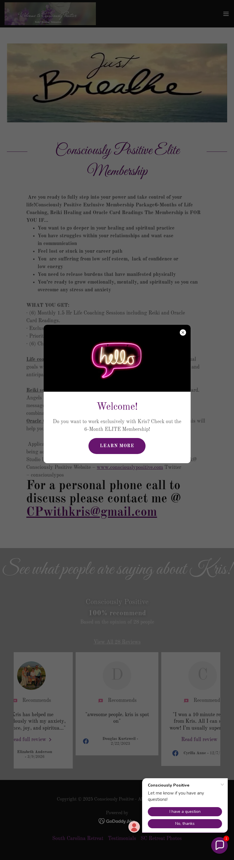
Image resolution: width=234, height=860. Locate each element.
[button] (219, 845)
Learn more (117, 446)
